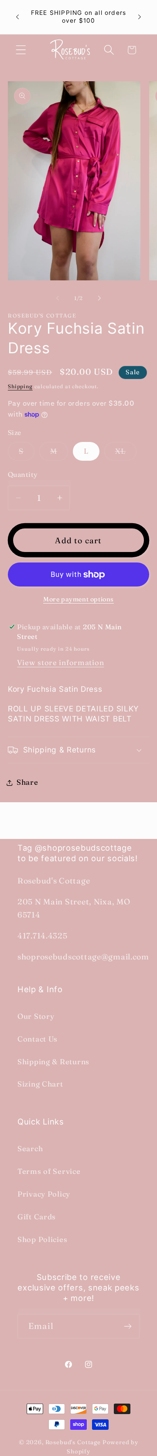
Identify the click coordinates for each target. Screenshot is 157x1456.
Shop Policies (42, 1239)
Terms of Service (49, 1171)
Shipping (20, 386)
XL (126, 453)
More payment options (78, 599)
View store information (60, 662)
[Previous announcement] (17, 17)
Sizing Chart (40, 1084)
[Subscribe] (127, 1326)
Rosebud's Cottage (73, 1442)
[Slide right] (99, 297)
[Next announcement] (139, 17)
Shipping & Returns (53, 1061)
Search (30, 1148)
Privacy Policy (43, 1194)
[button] (21, 50)
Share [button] (27, 782)
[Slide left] (57, 297)
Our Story (35, 1016)
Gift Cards (36, 1216)
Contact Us (37, 1039)
